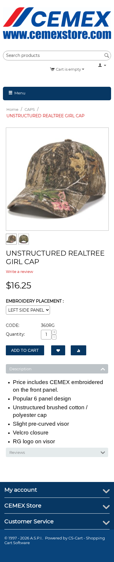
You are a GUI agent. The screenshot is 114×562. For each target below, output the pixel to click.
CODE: (12, 325)
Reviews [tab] (17, 452)
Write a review (19, 271)
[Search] (107, 56)
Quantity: (15, 334)
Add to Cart (25, 350)
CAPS (30, 109)
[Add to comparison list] (78, 350)
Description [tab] (20, 368)
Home (12, 109)
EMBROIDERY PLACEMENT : (35, 301)
